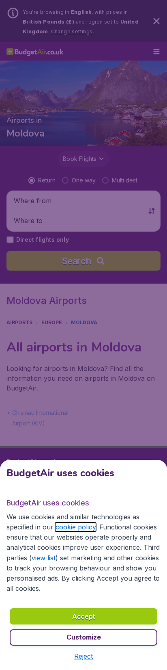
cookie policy (76, 527)
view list (44, 558)
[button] (83, 656)
